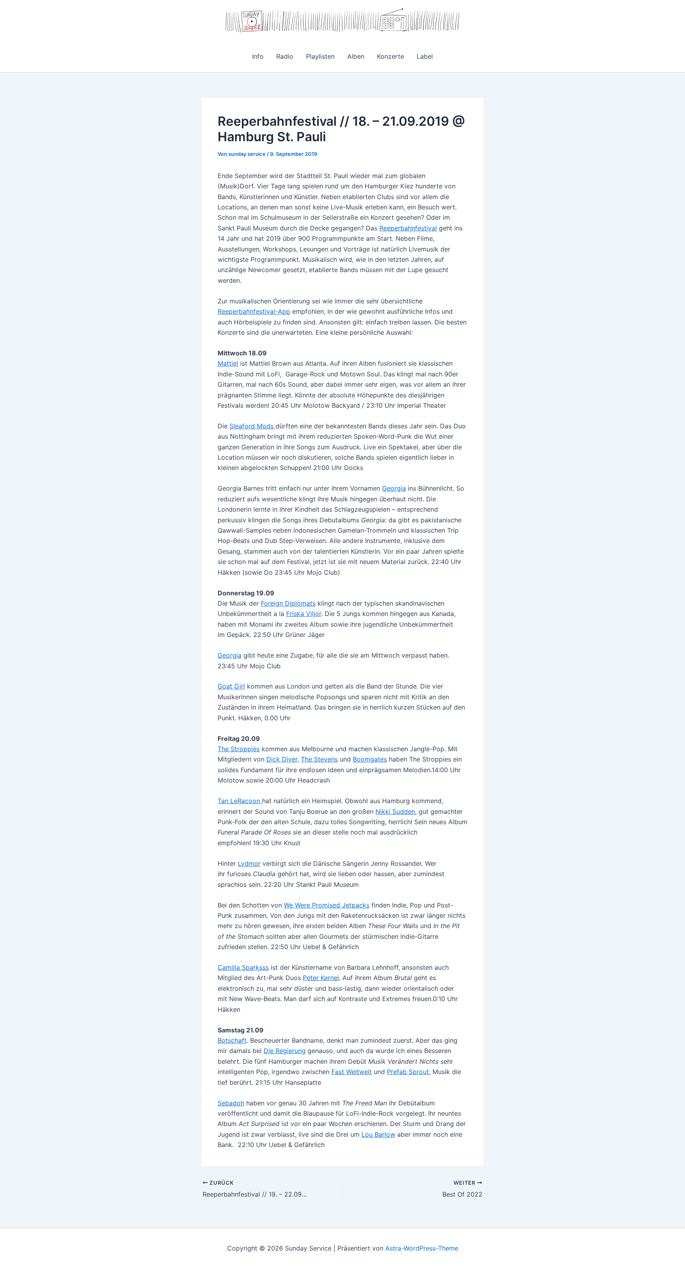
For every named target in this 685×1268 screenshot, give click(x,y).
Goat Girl (231, 686)
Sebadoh (231, 1103)
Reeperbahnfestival (408, 228)
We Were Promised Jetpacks (326, 905)
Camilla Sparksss (243, 967)
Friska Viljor (303, 614)
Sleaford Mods (253, 426)
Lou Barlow (378, 1134)
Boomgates (370, 759)
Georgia (394, 488)
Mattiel (228, 363)
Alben (355, 56)
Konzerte (390, 56)
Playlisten (320, 56)
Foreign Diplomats (288, 603)
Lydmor (249, 863)
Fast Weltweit (351, 1072)
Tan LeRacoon (240, 801)
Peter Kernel (321, 978)
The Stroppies (239, 749)
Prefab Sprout (408, 1072)
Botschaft (232, 1040)
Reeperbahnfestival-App (254, 311)
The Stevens (319, 759)
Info (258, 56)
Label (425, 56)
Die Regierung (285, 1051)
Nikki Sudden (395, 811)
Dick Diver (281, 759)
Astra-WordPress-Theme (421, 1248)
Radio (284, 56)
